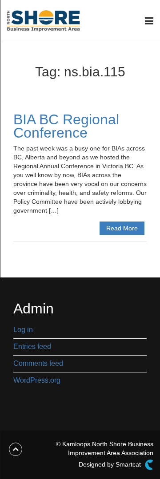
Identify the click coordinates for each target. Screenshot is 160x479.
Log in (23, 329)
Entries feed (32, 346)
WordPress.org (36, 380)
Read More (122, 228)
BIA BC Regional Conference (66, 126)
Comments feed (38, 363)
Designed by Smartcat (111, 464)
